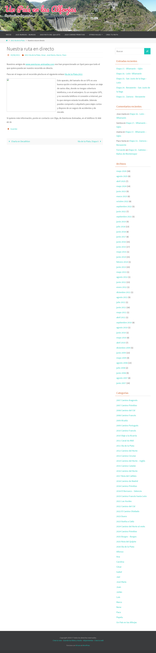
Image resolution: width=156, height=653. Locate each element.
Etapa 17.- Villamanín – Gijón (129, 68)
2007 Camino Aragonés (126, 400)
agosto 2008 (122, 362)
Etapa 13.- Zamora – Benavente (130, 96)
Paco (64, 55)
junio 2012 (121, 282)
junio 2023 (121, 191)
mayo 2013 (121, 272)
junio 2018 (121, 231)
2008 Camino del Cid (125, 410)
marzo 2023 (121, 196)
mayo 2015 (121, 251)
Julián (119, 592)
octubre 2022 (122, 201)
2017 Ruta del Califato (126, 476)
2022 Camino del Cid (125, 506)
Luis (118, 597)
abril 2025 (120, 181)
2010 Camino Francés (126, 430)
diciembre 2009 (123, 347)
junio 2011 (121, 307)
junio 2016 (121, 241)
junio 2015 (121, 246)
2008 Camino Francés (126, 415)
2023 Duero (121, 516)
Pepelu (119, 617)
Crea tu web (98, 640)
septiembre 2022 (124, 206)
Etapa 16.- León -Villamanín (129, 73)
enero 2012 (121, 287)
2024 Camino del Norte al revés (130, 526)
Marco (58, 55)
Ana (118, 556)
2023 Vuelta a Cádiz (125, 521)
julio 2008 (120, 367)
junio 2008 (121, 373)
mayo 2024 (121, 186)
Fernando (120, 149)
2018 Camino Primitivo (126, 486)
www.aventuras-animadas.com (40, 64)
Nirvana (78, 645)
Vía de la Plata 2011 (74, 74)
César (43, 55)
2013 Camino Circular (126, 455)
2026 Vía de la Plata (125, 546)
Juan (118, 587)
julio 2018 (120, 226)
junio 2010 (121, 332)
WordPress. (86, 645)
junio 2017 (121, 236)
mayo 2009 (121, 357)
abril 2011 (120, 317)
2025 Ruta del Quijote (126, 541)
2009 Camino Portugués (127, 425)
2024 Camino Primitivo (126, 531)
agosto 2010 (122, 327)
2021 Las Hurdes (124, 501)
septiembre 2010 (124, 322)
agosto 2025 (122, 176)
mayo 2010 (121, 337)
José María (51, 55)
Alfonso (119, 551)
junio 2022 (121, 211)
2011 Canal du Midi (125, 440)
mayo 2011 (121, 312)
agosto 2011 (122, 297)
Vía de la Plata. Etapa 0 (88, 141)
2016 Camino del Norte (126, 471)
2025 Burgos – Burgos (126, 536)
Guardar (13, 129)
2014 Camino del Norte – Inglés (130, 460)
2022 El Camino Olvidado (127, 511)
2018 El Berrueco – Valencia (129, 491)
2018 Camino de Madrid (127, 481)
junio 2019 (121, 221)
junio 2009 (121, 352)
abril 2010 (120, 342)
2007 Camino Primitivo (126, 405)
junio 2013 (121, 267)
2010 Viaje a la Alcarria (126, 435)
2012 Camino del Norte (126, 450)
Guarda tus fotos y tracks (72, 640)
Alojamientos (88, 640)
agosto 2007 (122, 378)
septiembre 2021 (124, 216)
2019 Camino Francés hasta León (131, 496)
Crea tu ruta (57, 640)
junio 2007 (121, 383)
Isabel (119, 571)
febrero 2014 (122, 261)
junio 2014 (121, 256)
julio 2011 (120, 302)
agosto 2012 (122, 277)
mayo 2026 (121, 171)
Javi (118, 576)
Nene (118, 607)
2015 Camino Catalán (126, 465)
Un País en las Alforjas (40, 9)
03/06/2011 (15, 55)
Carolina (120, 561)
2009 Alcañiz (122, 420)
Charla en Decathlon (20, 141)
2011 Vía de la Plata (18, 40)
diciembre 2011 (123, 292)
